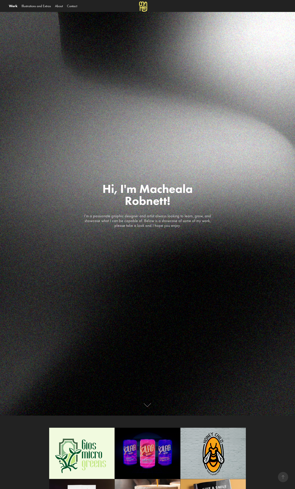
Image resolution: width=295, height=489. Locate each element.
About (59, 6)
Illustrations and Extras (36, 6)
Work (13, 6)
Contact (72, 6)
